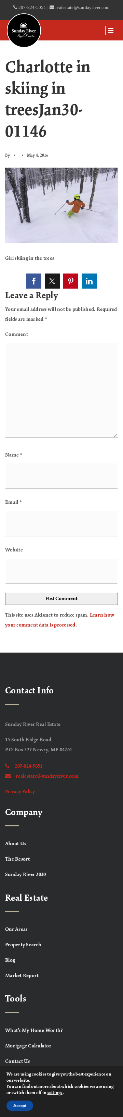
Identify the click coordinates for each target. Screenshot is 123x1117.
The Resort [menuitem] (17, 859)
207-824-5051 (28, 766)
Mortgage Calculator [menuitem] (28, 1046)
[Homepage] (24, 30)
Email (13, 502)
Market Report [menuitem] (22, 976)
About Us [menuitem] (15, 844)
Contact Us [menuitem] (17, 1061)
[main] (61, 346)
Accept (19, 1105)
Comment (16, 334)
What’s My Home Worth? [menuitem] (34, 1030)
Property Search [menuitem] (23, 945)
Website (14, 550)
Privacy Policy (20, 791)
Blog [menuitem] (10, 960)
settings (55, 1093)
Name (14, 455)
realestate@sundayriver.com (47, 776)
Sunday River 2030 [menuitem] (25, 874)
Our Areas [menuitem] (16, 929)
